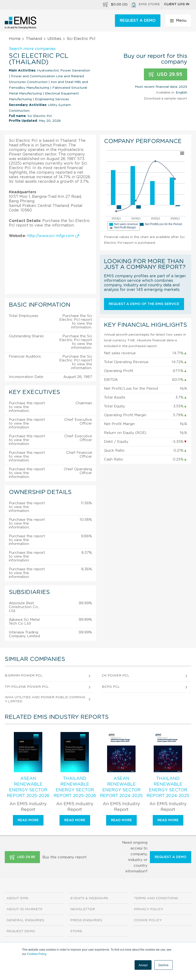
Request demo (20, 931)
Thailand (34, 39)
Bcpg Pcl (111, 686)
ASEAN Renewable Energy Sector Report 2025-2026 (28, 787)
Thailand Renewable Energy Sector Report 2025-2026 (75, 787)
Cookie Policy (148, 920)
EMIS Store (149, 4)
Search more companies (32, 49)
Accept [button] (143, 965)
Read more (28, 820)
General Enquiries (25, 920)
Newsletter (82, 909)
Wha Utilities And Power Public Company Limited (45, 699)
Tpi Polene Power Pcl (27, 686)
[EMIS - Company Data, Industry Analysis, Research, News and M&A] (21, 23)
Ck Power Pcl (115, 675)
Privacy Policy (148, 909)
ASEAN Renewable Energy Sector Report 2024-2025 (121, 787)
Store (76, 931)
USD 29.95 (168, 74)
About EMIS (17, 898)
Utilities (54, 39)
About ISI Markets (24, 909)
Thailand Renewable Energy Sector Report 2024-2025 (168, 787)
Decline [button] (163, 965)
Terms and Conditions (156, 898)
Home (15, 39)
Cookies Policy (36, 954)
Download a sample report (165, 98)
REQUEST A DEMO (138, 20)
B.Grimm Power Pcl (24, 675)
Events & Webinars (89, 898)
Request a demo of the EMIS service (144, 304)
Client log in (176, 4)
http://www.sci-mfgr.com (51, 236)
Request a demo (170, 857)
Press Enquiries (86, 920)
